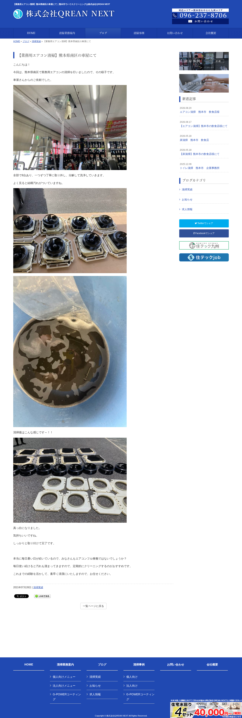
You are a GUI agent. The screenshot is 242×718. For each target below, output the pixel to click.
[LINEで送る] (42, 595)
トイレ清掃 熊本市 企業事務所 (200, 166)
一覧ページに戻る (93, 605)
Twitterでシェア (205, 223)
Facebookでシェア (205, 233)
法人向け (132, 685)
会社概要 (212, 664)
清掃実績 (36, 41)
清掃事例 (139, 664)
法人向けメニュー (64, 685)
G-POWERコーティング (67, 697)
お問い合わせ (175, 664)
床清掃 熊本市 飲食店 (194, 138)
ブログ (25, 41)
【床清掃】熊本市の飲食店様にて (200, 152)
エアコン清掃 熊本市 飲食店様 (200, 110)
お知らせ (187, 199)
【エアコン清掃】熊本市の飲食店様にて (203, 124)
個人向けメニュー (64, 676)
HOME (16, 41)
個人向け (132, 676)
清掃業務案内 (65, 664)
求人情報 (187, 209)
